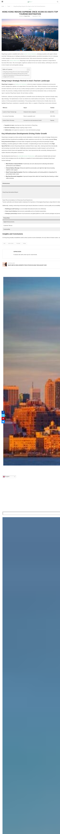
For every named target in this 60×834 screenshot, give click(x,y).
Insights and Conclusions (9, 76)
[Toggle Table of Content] (27, 69)
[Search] (57, 1)
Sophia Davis (27, 16)
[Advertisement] (14, 497)
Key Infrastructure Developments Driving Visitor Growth (15, 73)
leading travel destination (20, 84)
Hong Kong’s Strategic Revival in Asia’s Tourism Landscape (16, 71)
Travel (9, 6)
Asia (4, 243)
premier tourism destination (30, 54)
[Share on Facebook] (3, 412)
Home (3, 6)
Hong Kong (11, 243)
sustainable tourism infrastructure (26, 156)
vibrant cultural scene (14, 60)
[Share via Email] (3, 421)
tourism (18, 243)
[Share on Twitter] (3, 415)
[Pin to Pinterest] (3, 418)
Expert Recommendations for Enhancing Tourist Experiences (16, 75)
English (7, 476)
